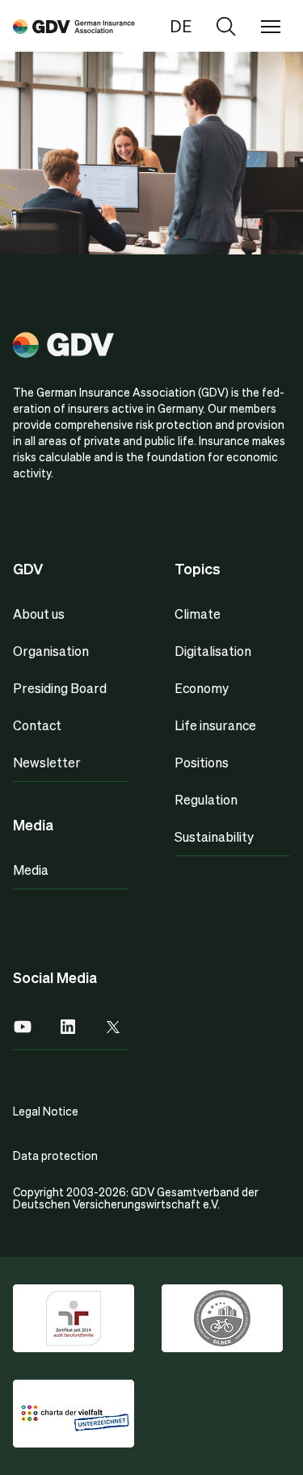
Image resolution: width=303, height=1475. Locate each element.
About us (39, 613)
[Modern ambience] (74, 26)
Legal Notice (45, 1110)
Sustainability (214, 836)
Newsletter (47, 762)
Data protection (55, 1155)
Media (30, 869)
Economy (202, 687)
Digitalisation (213, 650)
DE (180, 25)
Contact (37, 724)
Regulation (206, 799)
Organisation (51, 650)
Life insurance (215, 724)
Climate (198, 613)
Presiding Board (60, 687)
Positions (202, 762)
